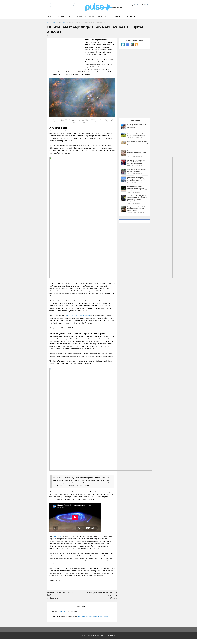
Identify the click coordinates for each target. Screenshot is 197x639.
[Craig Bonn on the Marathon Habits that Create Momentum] (123, 171)
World (117, 17)
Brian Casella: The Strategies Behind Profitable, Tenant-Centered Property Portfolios (137, 143)
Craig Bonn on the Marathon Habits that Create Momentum (137, 170)
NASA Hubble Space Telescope (78, 316)
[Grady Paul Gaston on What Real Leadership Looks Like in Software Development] (123, 126)
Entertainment (129, 17)
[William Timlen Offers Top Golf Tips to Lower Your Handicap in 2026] (123, 135)
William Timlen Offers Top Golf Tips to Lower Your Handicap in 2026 (137, 134)
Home (50, 17)
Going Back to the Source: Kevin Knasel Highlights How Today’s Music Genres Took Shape (136, 161)
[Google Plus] (132, 45)
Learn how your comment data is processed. (93, 616)
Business (102, 17)
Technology (90, 17)
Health (70, 17)
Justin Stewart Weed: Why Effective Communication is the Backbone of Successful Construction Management (137, 198)
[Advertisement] (66, 53)
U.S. (109, 17)
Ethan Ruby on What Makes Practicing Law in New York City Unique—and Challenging (136, 178)
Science (79, 17)
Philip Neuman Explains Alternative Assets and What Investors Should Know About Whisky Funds (137, 152)
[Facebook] (127, 45)
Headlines (60, 17)
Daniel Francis (53, 36)
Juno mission (57, 536)
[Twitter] (123, 45)
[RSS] (136, 45)
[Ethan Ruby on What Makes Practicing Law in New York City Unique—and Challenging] (123, 179)
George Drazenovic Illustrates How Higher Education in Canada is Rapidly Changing (137, 208)
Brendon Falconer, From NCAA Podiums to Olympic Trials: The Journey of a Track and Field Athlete (137, 188)
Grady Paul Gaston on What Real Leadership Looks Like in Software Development (136, 126)
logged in (61, 611)
